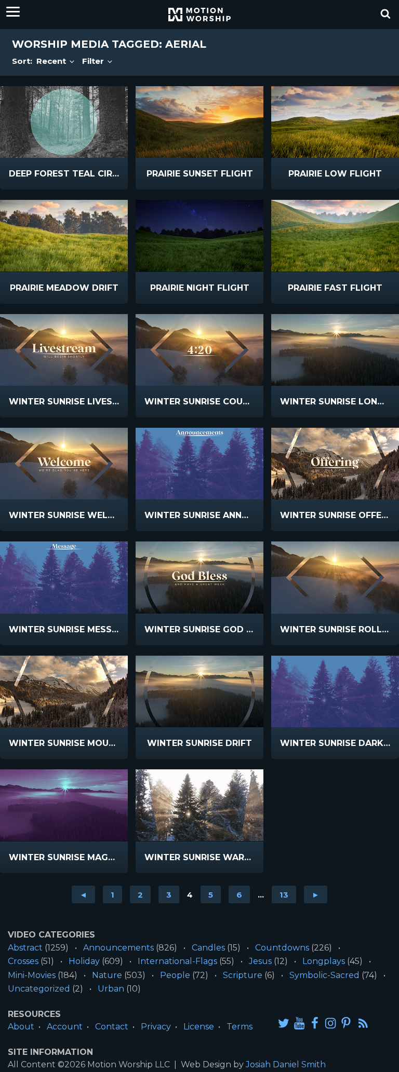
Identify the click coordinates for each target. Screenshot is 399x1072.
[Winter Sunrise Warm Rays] (199, 805)
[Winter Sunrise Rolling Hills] (335, 577)
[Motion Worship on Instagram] (330, 1022)
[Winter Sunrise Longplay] (335, 350)
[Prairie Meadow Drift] (64, 236)
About (21, 1027)
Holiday (84, 961)
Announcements (118, 948)
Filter (94, 61)
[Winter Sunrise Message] (64, 577)
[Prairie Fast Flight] (335, 236)
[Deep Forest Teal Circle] (64, 122)
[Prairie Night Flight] (199, 236)
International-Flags (177, 961)
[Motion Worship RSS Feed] (363, 1023)
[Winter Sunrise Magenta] (64, 805)
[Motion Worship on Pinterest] (346, 1022)
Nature (107, 975)
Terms (239, 1027)
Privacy (156, 1027)
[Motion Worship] (199, 14)
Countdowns (282, 948)
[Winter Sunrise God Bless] (199, 577)
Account (65, 1027)
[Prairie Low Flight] (335, 122)
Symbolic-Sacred (324, 975)
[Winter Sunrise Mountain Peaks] (64, 691)
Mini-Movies (32, 975)
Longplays (323, 961)
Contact (111, 1027)
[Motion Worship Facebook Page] (315, 1022)
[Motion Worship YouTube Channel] (299, 1022)
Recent (52, 61)
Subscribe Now (84, 181)
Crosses (23, 961)
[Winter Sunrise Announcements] (199, 463)
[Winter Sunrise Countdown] (199, 350)
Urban (111, 989)
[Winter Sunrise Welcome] (64, 463)
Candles (208, 948)
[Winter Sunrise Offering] (335, 463)
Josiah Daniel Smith (286, 1064)
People (175, 975)
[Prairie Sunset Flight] (199, 122)
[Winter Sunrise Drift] (199, 691)
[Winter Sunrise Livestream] (64, 350)
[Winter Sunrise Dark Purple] (335, 691)
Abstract (25, 948)
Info (34, 174)
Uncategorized (39, 989)
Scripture (242, 975)
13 (284, 895)
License (198, 1027)
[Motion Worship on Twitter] (283, 1022)
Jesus (260, 961)
